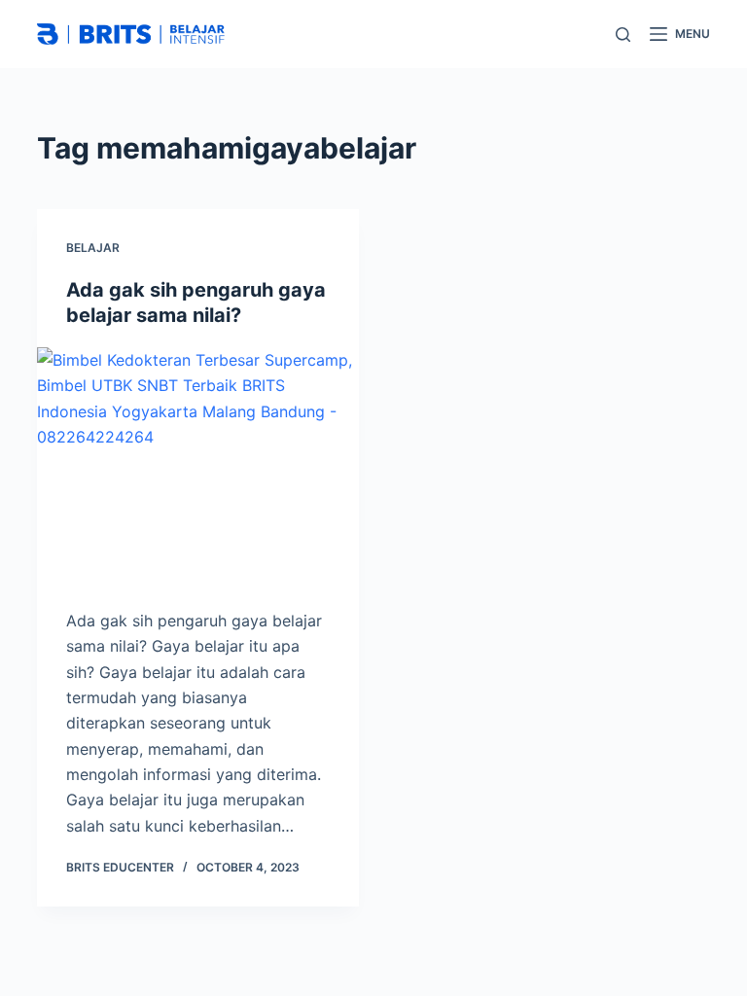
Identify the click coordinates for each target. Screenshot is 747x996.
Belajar (93, 247)
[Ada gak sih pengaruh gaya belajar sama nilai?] (198, 467)
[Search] (623, 34)
